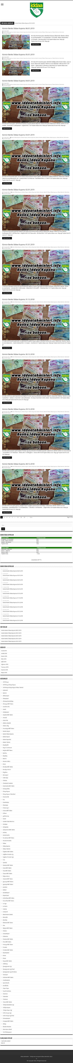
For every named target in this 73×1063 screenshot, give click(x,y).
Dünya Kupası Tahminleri (9, 794)
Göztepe (5, 824)
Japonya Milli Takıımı (8, 881)
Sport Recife (6, 983)
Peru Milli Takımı (7, 941)
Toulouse (5, 999)
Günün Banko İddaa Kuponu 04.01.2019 (25, 23)
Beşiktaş (5, 756)
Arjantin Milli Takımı (8, 715)
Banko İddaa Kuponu (8, 32)
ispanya (5, 862)
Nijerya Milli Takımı (7, 928)
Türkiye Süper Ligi (7, 1010)
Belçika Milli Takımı (7, 750)
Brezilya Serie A (7, 769)
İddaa (43, 32)
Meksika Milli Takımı (8, 922)
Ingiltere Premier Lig (8, 854)
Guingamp (5, 827)
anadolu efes (6, 706)
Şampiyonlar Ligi (7, 966)
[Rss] (36, 1059)
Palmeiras (5, 936)
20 (21, 517)
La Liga (4, 903)
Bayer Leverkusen (7, 747)
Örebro (5, 931)
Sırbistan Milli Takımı (8, 977)
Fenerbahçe (6, 802)
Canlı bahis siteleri (5, 1041)
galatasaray (6, 816)
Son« (31, 517)
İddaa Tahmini (55, 32)
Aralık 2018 (4, 653)
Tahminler (61, 32)
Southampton (6, 980)
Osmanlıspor (6, 933)
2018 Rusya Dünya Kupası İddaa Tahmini (13, 687)
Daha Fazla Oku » (36, 44)
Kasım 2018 (4, 656)
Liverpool (5, 911)
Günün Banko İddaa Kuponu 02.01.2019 (18, 190)
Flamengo (5, 805)
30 (24, 517)
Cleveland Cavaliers (8, 783)
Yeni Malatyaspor (7, 1032)
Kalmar (4, 890)
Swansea (5, 993)
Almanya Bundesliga (8, 701)
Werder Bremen (7, 1026)
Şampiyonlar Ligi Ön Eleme (10, 972)
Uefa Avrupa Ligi (7, 1013)
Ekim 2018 (3, 659)
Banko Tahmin (31, 32)
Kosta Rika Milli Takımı (8, 900)
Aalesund (5, 690)
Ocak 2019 (4, 650)
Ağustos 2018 (4, 664)
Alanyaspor (6, 698)
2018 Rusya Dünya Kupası (9, 684)
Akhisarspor (6, 695)
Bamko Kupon (6, 731)
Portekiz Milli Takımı (8, 950)
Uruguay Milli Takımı (8, 1021)
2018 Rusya (6, 682)
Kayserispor (6, 895)
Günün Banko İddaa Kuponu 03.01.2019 (18, 135)
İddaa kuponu (48, 32)
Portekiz (5, 947)
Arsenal (5, 717)
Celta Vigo (5, 777)
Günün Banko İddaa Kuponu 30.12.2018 (18, 354)
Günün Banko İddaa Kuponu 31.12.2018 (18, 299)
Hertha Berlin (6, 835)
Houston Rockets (7, 840)
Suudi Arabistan (7, 991)
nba (4, 925)
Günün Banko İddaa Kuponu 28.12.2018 (18, 464)
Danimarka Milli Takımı (8, 786)
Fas (4, 799)
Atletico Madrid (7, 723)
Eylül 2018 (3, 661)
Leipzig (5, 909)
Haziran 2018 (4, 670)
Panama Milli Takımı (8, 939)
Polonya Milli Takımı (8, 944)
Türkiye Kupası (6, 1007)
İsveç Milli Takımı (7, 868)
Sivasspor (5, 974)
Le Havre (5, 906)
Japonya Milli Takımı (8, 884)
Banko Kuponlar (24, 32)
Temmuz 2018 (4, 667)
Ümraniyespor (6, 1018)
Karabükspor (6, 892)
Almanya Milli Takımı (8, 704)
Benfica (5, 753)
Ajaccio (5, 693)
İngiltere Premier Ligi (8, 857)
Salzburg (5, 963)
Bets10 (36, 32)
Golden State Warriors (8, 821)
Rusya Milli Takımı (7, 961)
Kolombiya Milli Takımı (8, 898)
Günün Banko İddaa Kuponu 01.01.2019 (18, 244)
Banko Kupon (17, 32)
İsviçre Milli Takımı (7, 873)
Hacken (5, 832)
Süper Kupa (6, 988)
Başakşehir (6, 745)
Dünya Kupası (6, 791)
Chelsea (5, 780)
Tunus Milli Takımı (7, 1002)
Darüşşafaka (6, 788)
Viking (4, 1024)
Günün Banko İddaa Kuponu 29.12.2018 (18, 409)
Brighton (5, 772)
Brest (4, 764)
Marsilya (5, 920)
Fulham (5, 813)
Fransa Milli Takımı (7, 810)
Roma (4, 955)
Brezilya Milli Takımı (8, 766)
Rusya (4, 958)
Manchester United (8, 914)
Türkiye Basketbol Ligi (8, 1004)
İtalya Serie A (6, 876)
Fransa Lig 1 (6, 807)
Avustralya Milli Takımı (8, 728)
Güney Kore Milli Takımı (9, 829)
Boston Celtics (6, 761)
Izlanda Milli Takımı (8, 879)
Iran (4, 859)
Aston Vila (5, 720)
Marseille (5, 917)
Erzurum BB (6, 797)
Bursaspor (5, 775)
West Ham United (7, 1029)
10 (17, 517)
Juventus (5, 887)
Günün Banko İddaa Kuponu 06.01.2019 (18, 28)
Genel (40, 32)
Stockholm (5, 985)
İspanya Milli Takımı (8, 865)
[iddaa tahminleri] (36, 10)
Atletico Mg (6, 725)
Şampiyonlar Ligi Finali (8, 969)
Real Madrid (6, 952)
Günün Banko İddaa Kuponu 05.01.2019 (18, 54)
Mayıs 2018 (4, 672)
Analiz (4, 709)
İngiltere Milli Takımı (8, 851)
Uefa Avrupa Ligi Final (8, 1015)
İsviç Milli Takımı (7, 870)
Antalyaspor (6, 712)
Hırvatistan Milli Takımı (8, 838)
